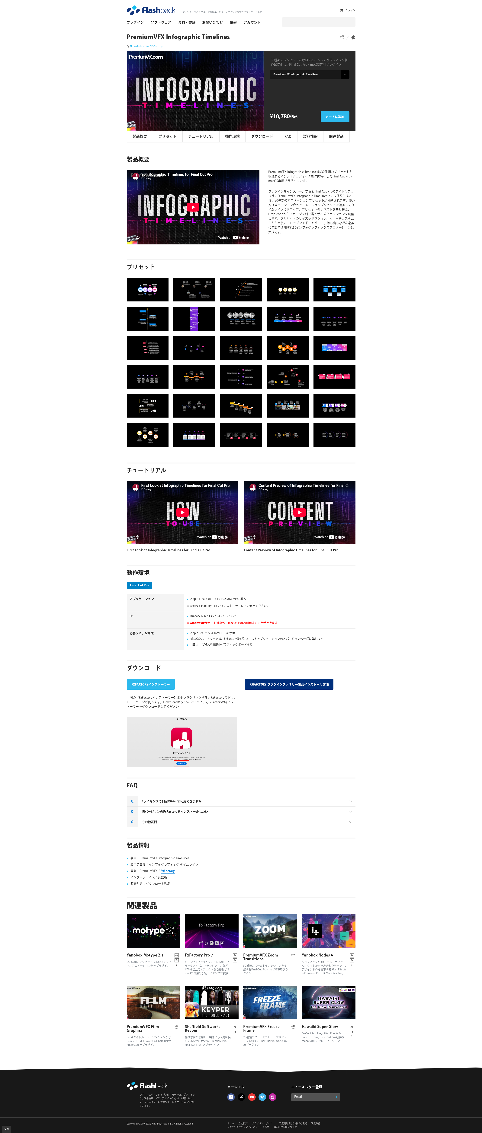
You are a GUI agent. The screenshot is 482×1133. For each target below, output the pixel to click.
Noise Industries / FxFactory (146, 46)
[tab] (241, 801)
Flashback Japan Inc (162, 1123)
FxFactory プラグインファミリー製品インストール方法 (289, 685)
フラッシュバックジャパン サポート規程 (248, 1127)
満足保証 (315, 1123)
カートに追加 (335, 117)
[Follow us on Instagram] (272, 1097)
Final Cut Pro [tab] (139, 585)
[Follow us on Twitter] (241, 1097)
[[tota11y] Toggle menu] (6, 1129)
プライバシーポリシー (263, 1123)
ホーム (230, 1123)
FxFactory (168, 871)
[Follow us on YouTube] (252, 1097)
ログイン (350, 10)
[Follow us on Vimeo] (262, 1097)
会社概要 (243, 1123)
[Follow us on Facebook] (231, 1097)
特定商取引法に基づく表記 (293, 1123)
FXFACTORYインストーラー (150, 685)
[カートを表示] (341, 10)
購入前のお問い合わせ (285, 1127)
